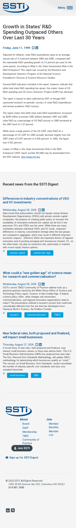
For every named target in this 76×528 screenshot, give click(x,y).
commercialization (36, 314)
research (14, 314)
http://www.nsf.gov (30, 157)
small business (17, 375)
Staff (25, 427)
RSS (13, 510)
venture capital (17, 253)
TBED (57, 314)
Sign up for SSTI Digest (23, 457)
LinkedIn (8, 510)
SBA (36, 375)
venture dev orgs (42, 253)
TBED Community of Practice (30, 439)
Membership (29, 431)
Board (25, 423)
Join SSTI (23, 448)
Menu (61, 7)
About (24, 419)
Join (49, 419)
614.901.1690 (16, 487)
